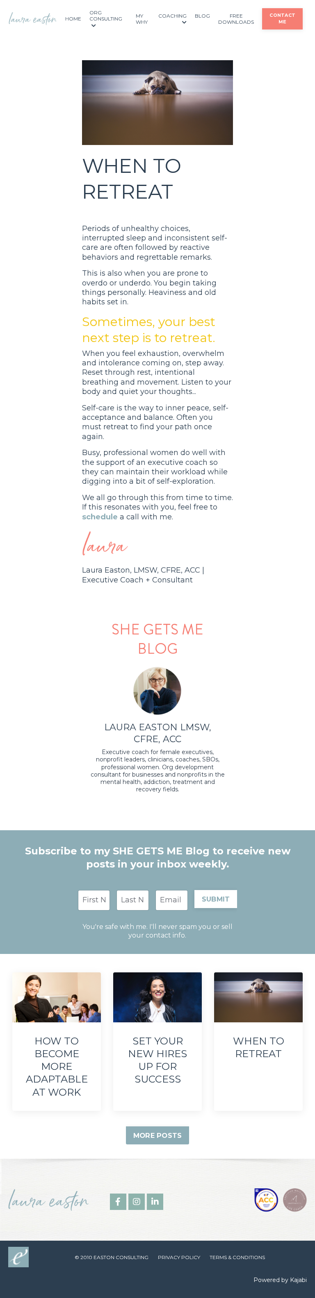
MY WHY (142, 19)
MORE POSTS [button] (157, 1135)
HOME (73, 19)
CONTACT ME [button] (282, 19)
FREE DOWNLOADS (236, 19)
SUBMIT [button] (216, 899)
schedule (100, 516)
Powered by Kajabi (280, 1280)
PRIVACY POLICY (179, 1257)
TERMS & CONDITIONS (237, 1257)
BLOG (202, 16)
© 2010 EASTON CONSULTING (111, 1257)
